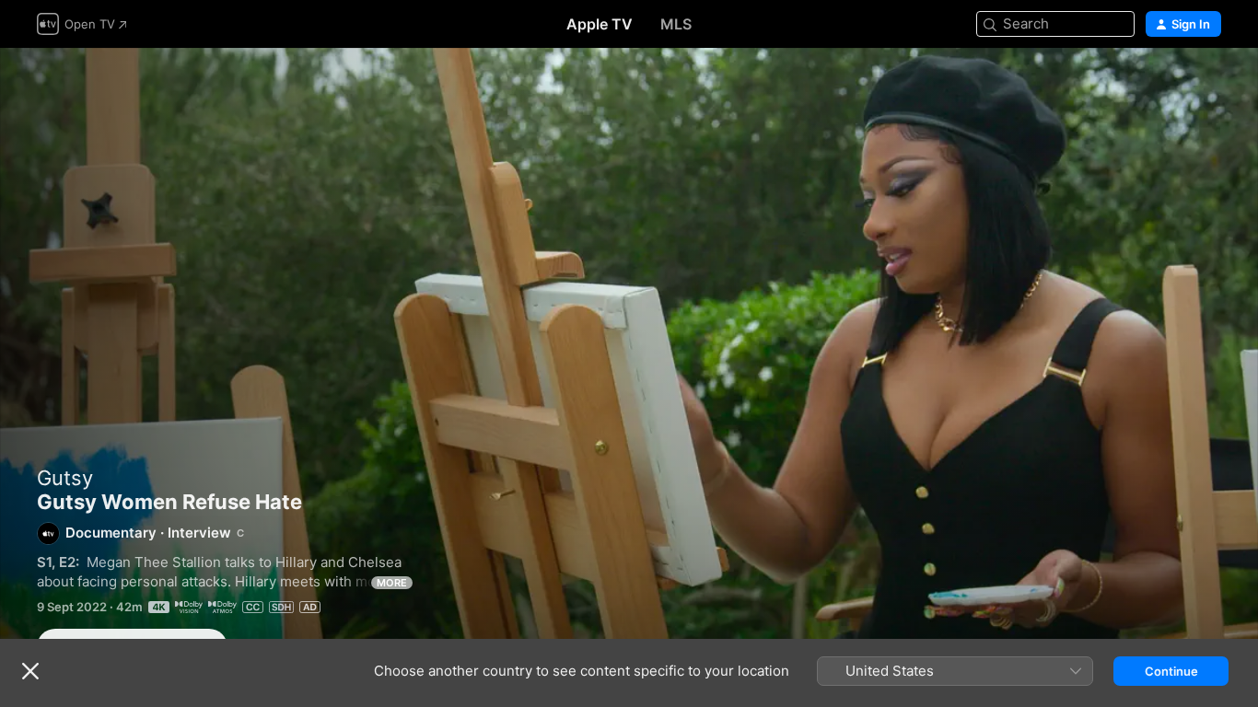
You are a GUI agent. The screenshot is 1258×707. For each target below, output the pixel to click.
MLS (676, 24)
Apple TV (599, 24)
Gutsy (65, 478)
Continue (1171, 671)
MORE (392, 582)
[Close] (30, 671)
